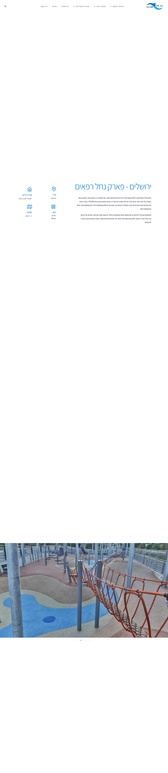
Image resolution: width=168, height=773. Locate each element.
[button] (5, 6)
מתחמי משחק (118, 6)
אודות (54, 6)
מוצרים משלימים (82, 6)
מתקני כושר (101, 6)
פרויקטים (65, 6)
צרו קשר (44, 6)
